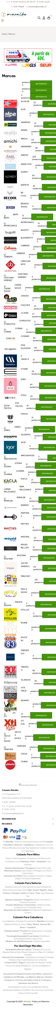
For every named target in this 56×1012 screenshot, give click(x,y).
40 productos (34, 385)
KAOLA (24, 479)
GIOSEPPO (26, 434)
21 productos (35, 481)
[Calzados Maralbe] (28, 785)
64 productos (36, 141)
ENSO (23, 379)
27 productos (36, 315)
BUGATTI (25, 230)
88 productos (37, 671)
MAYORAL (25, 537)
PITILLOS (25, 610)
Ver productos (41, 84)
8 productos (37, 528)
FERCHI (24, 414)
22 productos (37, 103)
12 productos (26, 216)
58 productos (39, 149)
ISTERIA (18, 463)
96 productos (38, 349)
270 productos (39, 581)
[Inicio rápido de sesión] (44, 17)
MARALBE (21, 497)
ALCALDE (25, 101)
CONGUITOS (24, 321)
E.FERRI (24, 369)
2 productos (30, 604)
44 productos (37, 568)
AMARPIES (25, 122)
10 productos (36, 418)
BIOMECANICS (27, 222)
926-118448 (9, 802)
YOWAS (24, 761)
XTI (14, 713)
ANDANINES (26, 146)
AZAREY (24, 172)
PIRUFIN (18, 602)
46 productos (37, 339)
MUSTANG (21, 555)
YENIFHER (21, 746)
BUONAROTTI (27, 238)
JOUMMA (20, 471)
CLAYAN (24, 313)
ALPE (23, 109)
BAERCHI (25, 185)
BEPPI (15, 214)
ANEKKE (24, 155)
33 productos (38, 539)
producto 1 (29, 288)
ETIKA (23, 395)
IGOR (23, 442)
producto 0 (26, 83)
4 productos (37, 614)
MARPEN (25, 505)
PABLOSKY (26, 576)
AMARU (24, 130)
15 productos (42, 224)
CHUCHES (25, 305)
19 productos (35, 642)
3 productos (30, 330)
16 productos (31, 406)
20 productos (34, 397)
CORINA (18, 328)
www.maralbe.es (23, 966)
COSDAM (25, 336)
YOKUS (24, 754)
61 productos (37, 361)
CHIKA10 (25, 296)
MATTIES (25, 524)
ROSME (24, 623)
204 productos (36, 158)
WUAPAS (25, 700)
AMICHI (24, 139)
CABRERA (25, 245)
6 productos (37, 207)
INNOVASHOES (27, 455)
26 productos (37, 187)
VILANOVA (25, 680)
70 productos (38, 124)
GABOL (17, 427)
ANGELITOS (26, 164)
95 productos (36, 176)
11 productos (25, 96)
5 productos (38, 323)
